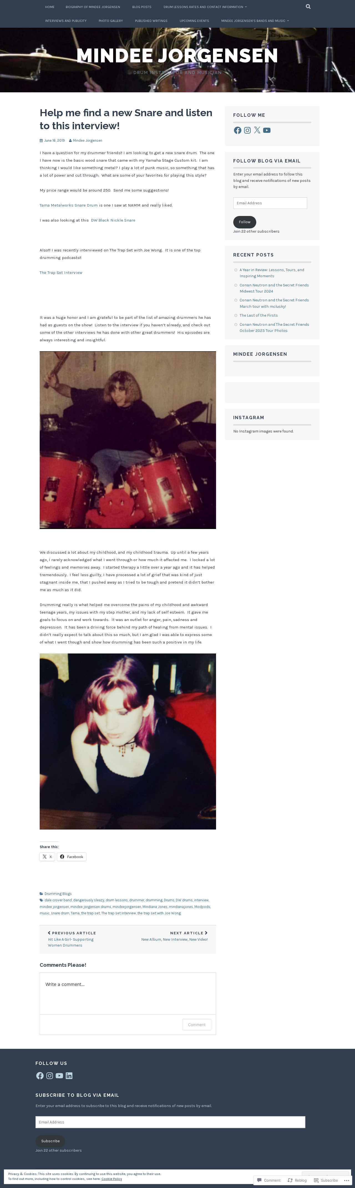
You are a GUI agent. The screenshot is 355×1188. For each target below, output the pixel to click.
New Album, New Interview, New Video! (174, 936)
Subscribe (50, 1141)
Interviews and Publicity (66, 21)
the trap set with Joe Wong (159, 913)
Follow (244, 222)
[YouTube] (266, 130)
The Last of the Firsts (259, 315)
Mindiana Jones (155, 907)
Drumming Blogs (58, 894)
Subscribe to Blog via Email (78, 1095)
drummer (136, 900)
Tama (75, 913)
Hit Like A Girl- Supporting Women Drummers (72, 939)
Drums (169, 900)
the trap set (90, 913)
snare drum (60, 913)
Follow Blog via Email (267, 161)
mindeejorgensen (127, 907)
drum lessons (117, 900)
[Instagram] (247, 130)
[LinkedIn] (69, 1075)
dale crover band (58, 900)
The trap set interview (118, 913)
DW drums (184, 900)
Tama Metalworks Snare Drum (69, 205)
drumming (154, 900)
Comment (197, 1024)
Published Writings (151, 21)
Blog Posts (141, 7)
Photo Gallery (111, 21)
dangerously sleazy (88, 900)
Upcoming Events (194, 21)
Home (50, 7)
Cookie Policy (112, 1179)
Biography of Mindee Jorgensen (93, 7)
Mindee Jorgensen (177, 55)
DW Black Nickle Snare (113, 220)
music (45, 913)
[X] (257, 130)
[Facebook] (237, 130)
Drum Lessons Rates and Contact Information (203, 7)
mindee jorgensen (54, 907)
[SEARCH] (308, 7)
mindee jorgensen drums (90, 907)
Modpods (202, 907)
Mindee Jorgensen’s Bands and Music (253, 21)
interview (201, 900)
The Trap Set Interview (61, 272)
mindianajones (181, 907)
